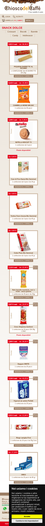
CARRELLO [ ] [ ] (14, 20)
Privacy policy (7, 518)
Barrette (34, 32)
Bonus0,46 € (35, 304)
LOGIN (7, 17)
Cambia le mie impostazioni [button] (27, 521)
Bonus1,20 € (35, 341)
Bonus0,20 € (35, 267)
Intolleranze (28, 36)
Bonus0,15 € (35, 415)
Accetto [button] (27, 516)
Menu (29, 20)
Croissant (11, 32)
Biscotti (23, 32)
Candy (15, 36)
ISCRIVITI (19, 17)
